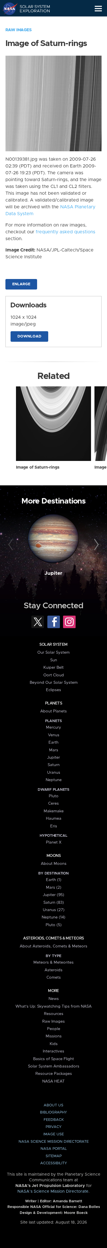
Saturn (54, 765)
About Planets (53, 711)
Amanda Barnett (67, 1201)
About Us (53, 1105)
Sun (53, 660)
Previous (11, 544)
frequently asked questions (65, 232)
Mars (53, 750)
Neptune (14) (53, 917)
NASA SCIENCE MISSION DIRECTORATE (54, 1142)
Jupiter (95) (53, 895)
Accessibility (53, 1163)
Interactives (53, 1051)
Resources (53, 1014)
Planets (53, 703)
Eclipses (53, 690)
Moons (53, 856)
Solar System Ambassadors (53, 1066)
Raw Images (18, 30)
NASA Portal (54, 1149)
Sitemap (54, 1156)
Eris (53, 826)
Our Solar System (53, 653)
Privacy (54, 1127)
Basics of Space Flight (53, 1059)
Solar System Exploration (31, 8)
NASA (7, 8)
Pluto (53, 796)
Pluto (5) (54, 925)
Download (29, 336)
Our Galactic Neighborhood (31, 21)
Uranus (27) (53, 910)
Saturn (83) (53, 903)
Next (95, 544)
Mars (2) (53, 888)
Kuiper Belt (53, 668)
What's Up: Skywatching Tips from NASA (53, 1006)
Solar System (53, 645)
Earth (53, 742)
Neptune (54, 780)
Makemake (54, 811)
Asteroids (53, 970)
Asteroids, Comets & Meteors (53, 938)
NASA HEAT (53, 1081)
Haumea (53, 819)
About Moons (53, 864)
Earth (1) (53, 880)
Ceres (53, 804)
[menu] (98, 8)
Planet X (53, 842)
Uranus (53, 773)
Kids (54, 1044)
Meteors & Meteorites (53, 962)
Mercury (53, 727)
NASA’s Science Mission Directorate (52, 1192)
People (53, 1029)
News (54, 999)
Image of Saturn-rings (37, 467)
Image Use (53, 1134)
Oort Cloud (53, 675)
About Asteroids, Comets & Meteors (53, 946)
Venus (53, 735)
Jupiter (53, 573)
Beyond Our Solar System (54, 683)
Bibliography (53, 1112)
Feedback (54, 1120)
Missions (54, 1036)
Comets (54, 977)
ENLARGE (21, 284)
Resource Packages (53, 1074)
